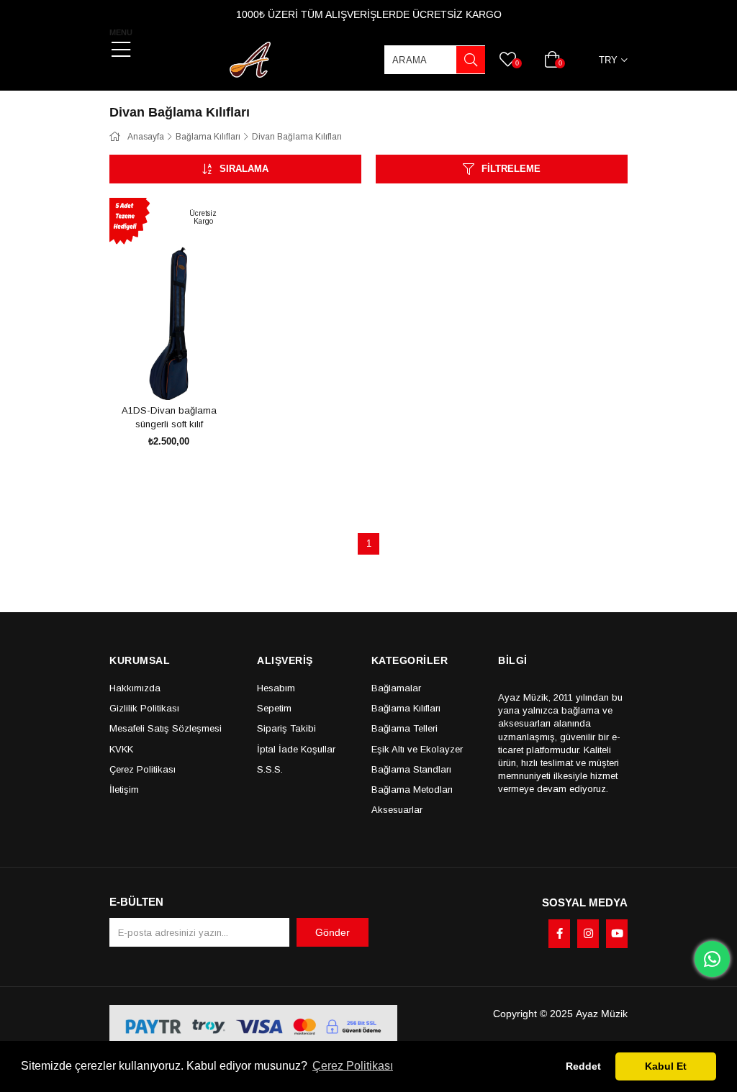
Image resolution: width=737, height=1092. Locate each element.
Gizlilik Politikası (144, 708)
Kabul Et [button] (666, 1066)
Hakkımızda (134, 688)
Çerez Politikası (142, 769)
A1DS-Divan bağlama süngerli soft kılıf (169, 417)
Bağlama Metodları (412, 789)
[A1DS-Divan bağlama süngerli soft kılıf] (168, 299)
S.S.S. (270, 769)
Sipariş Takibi (286, 728)
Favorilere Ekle (153, 373)
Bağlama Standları (411, 769)
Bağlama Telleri (404, 728)
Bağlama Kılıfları (405, 708)
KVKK (121, 749)
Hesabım (276, 688)
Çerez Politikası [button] (352, 1066)
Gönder (332, 932)
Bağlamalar (396, 688)
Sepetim (274, 708)
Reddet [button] (583, 1066)
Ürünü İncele (185, 373)
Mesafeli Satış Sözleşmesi (165, 728)
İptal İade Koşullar (296, 749)
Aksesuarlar (396, 809)
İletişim (124, 789)
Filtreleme (511, 168)
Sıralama (244, 168)
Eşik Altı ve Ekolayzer (417, 749)
